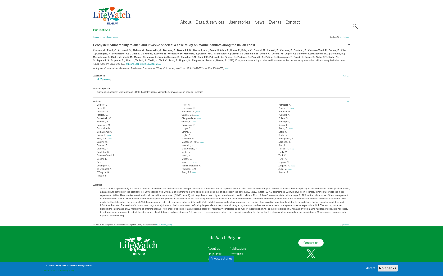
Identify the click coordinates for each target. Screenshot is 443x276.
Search (355, 26)
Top (347, 101)
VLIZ (99, 79)
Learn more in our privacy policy (59, 270)
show (347, 37)
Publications (101, 30)
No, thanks (387, 268)
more (227, 69)
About (186, 22)
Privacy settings (221, 258)
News (259, 22)
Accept (371, 268)
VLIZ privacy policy (164, 225)
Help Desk (215, 253)
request (106, 79)
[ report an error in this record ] (106, 37)
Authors (346, 76)
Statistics (236, 253)
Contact (293, 22)
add (341, 37)
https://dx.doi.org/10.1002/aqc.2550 (143, 64)
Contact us (311, 242)
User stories (239, 22)
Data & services (210, 22)
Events (275, 22)
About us (214, 248)
